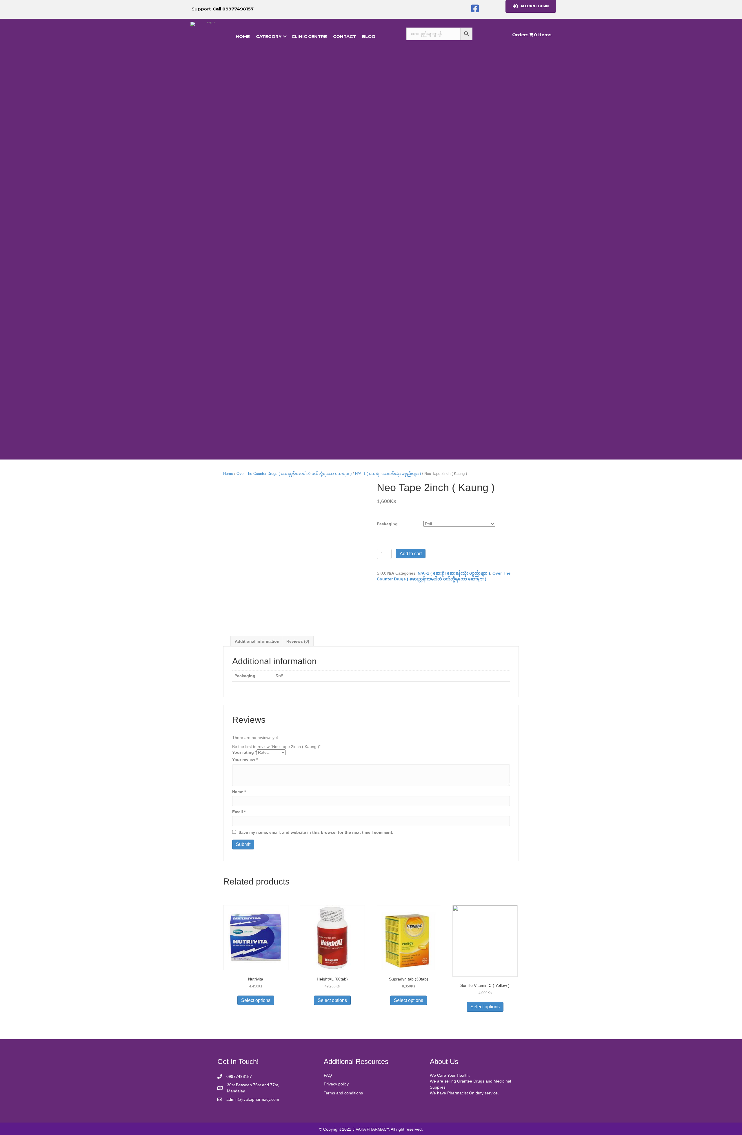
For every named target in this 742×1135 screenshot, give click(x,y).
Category (268, 36)
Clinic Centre (309, 36)
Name (239, 791)
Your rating (244, 752)
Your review (245, 759)
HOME (243, 36)
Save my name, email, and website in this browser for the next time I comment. (316, 832)
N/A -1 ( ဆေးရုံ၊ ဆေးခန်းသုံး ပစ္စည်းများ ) (388, 473)
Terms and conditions (343, 1093)
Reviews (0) (297, 641)
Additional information (257, 641)
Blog (368, 36)
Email (238, 811)
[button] (475, 8)
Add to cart (411, 553)
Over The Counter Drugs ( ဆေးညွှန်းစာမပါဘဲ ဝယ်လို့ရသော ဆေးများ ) (294, 473)
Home (228, 473)
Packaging (387, 524)
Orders (520, 34)
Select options (255, 1000)
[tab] (257, 641)
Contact (344, 36)
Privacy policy (336, 1084)
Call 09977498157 (233, 9)
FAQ (328, 1075)
